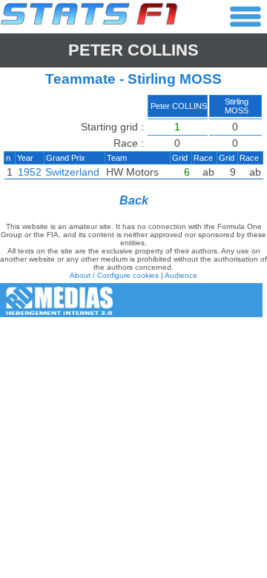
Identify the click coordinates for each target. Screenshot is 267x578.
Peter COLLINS (133, 50)
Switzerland (72, 172)
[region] (133, 140)
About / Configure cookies (114, 275)
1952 (30, 172)
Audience (181, 275)
